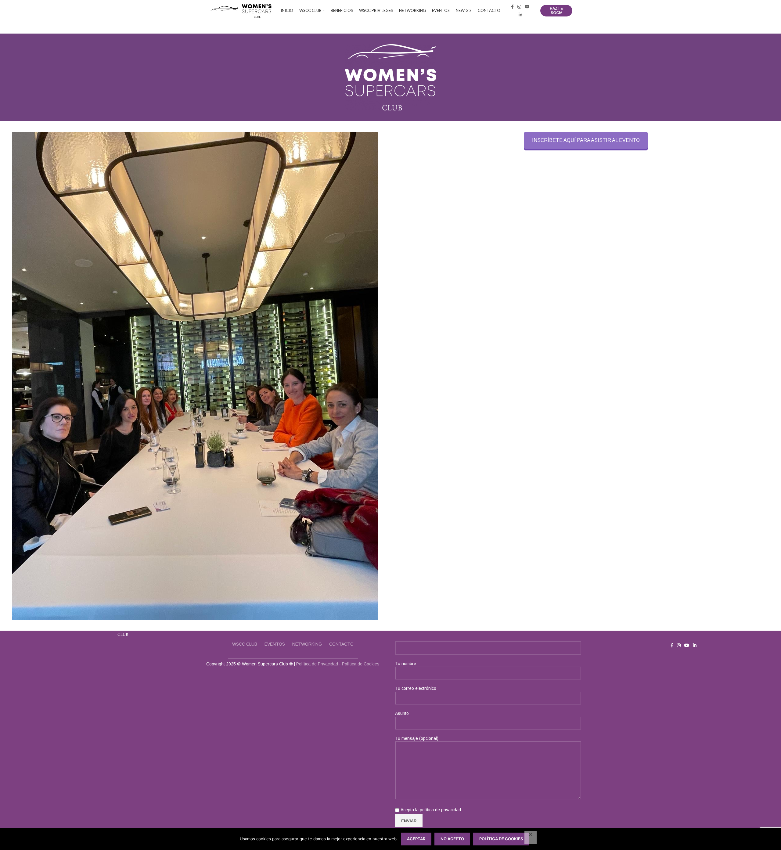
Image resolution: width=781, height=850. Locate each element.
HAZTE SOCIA (556, 10)
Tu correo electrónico (415, 688)
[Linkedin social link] (520, 15)
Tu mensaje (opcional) (416, 738)
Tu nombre (405, 663)
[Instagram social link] (519, 7)
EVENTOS (275, 644)
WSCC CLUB (244, 644)
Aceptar (416, 838)
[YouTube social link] (527, 7)
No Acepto (452, 838)
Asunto (402, 713)
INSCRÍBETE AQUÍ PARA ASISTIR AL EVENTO (586, 140)
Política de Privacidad (317, 663)
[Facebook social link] (512, 7)
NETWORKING (307, 644)
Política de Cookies (361, 663)
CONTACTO (341, 644)
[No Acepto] (530, 837)
